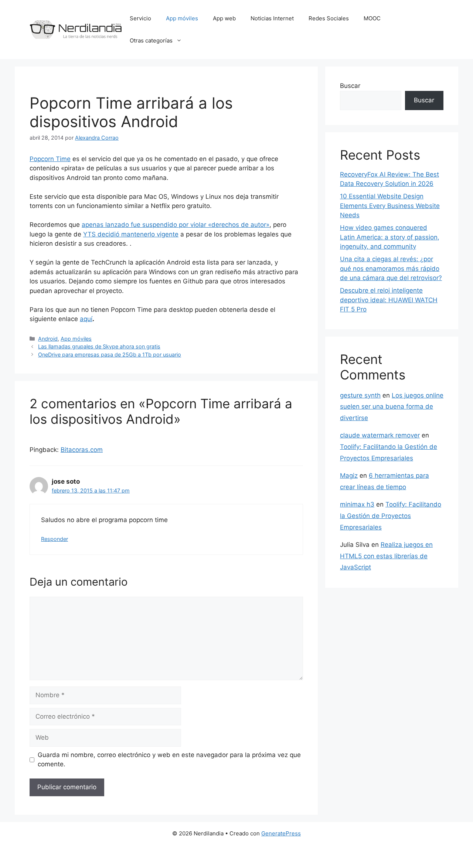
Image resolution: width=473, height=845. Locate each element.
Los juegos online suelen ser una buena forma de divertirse (391, 407)
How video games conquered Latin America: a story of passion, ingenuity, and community (389, 237)
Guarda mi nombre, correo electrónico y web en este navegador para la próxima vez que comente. (169, 759)
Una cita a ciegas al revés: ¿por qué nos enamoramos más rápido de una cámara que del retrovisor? (391, 268)
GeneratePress (281, 833)
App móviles (182, 18)
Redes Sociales (329, 18)
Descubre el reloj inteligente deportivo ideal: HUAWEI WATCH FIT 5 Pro (389, 300)
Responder (54, 539)
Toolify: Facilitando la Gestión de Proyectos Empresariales (390, 516)
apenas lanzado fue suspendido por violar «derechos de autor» (175, 224)
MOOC (372, 18)
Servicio (140, 18)
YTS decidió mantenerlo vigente (130, 234)
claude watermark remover (380, 435)
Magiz (349, 475)
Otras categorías (151, 40)
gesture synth (360, 395)
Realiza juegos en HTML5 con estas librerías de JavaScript (386, 556)
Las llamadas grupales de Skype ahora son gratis (99, 346)
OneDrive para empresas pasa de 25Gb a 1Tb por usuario (109, 354)
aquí (86, 319)
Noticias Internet (272, 18)
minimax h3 (357, 504)
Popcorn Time (50, 159)
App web (224, 18)
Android (48, 338)
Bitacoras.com (82, 449)
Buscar (350, 85)
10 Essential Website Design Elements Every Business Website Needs (390, 205)
